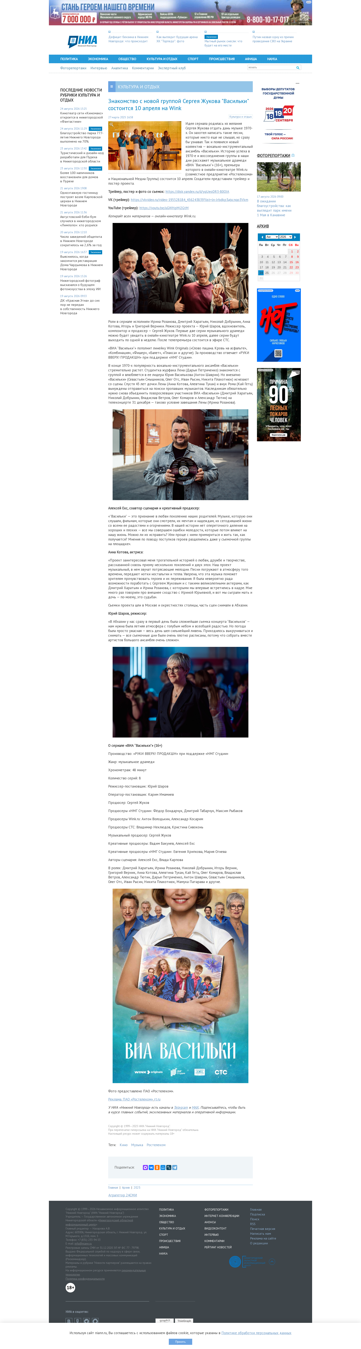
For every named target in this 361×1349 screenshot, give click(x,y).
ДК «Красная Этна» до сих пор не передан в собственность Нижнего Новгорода (80, 306)
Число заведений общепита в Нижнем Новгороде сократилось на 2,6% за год (81, 240)
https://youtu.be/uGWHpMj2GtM (164, 208)
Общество (127, 59)
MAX (195, 1107)
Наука (272, 59)
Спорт (193, 59)
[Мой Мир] (162, 1167)
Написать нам (260, 1233)
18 (267, 267)
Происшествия (222, 59)
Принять (180, 1341)
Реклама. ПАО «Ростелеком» (130, 1099)
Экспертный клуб (172, 68)
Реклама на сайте (263, 1238)
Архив (126, 1187)
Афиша (251, 59)
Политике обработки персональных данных (256, 1333)
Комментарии (143, 68)
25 (267, 272)
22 (291, 267)
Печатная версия (262, 1229)
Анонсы (210, 1222)
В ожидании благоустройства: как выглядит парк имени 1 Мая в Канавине (274, 208)
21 (285, 267)
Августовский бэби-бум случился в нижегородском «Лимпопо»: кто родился (80, 221)
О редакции (259, 1243)
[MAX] (145, 1167)
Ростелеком (156, 1145)
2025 (137, 1187)
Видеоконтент (216, 1228)
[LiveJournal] (168, 1167)
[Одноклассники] (157, 1167)
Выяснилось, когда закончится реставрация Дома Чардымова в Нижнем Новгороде (81, 262)
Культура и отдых (162, 59)
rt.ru (157, 1099)
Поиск (254, 1219)
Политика (69, 59)
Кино (124, 1145)
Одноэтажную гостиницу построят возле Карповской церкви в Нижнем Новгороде (81, 199)
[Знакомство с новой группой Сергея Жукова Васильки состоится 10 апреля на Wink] (144, 168)
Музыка (137, 1145)
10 (261, 262)
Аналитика (119, 68)
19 (273, 267)
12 (273, 262)
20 (279, 267)
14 (285, 262)
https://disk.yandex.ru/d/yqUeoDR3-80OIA (197, 191)
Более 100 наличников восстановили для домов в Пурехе (79, 177)
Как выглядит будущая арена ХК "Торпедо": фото (177, 39)
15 (291, 262)
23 (297, 267)
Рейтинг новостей (218, 1247)
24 (261, 272)
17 (261, 267)
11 (267, 262)
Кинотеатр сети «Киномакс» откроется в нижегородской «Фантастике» (81, 117)
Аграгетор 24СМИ (122, 1195)
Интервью (98, 68)
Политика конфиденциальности (85, 1279)
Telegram (181, 1107)
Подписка (257, 1214)
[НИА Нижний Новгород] (82, 47)
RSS (252, 1224)
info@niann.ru (83, 1243)
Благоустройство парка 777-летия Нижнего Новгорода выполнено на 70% (81, 137)
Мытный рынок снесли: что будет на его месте (223, 43)
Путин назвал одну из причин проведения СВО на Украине (273, 39)
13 (279, 262)
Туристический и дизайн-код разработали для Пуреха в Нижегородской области (82, 157)
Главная (113, 1187)
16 (297, 262)
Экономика (98, 59)
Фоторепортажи (73, 68)
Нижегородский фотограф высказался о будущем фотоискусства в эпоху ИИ (80, 284)
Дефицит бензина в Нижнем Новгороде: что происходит (128, 39)
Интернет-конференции (222, 1216)
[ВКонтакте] (151, 1167)
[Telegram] (174, 1167)
